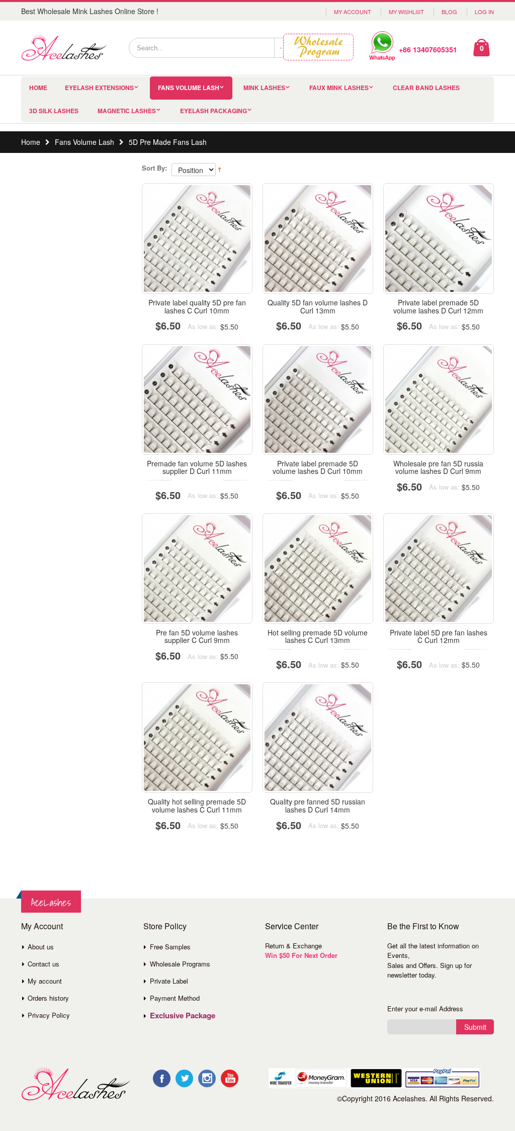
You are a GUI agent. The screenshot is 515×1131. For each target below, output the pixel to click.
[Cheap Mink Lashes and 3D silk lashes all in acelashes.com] (64, 48)
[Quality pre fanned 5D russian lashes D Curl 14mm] (318, 737)
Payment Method (175, 998)
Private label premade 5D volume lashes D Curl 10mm (318, 467)
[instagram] (207, 1078)
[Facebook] (161, 1078)
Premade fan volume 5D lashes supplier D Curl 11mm (197, 467)
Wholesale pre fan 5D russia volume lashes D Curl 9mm (438, 467)
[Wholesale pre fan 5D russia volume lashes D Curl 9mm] (438, 399)
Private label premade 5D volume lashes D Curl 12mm (438, 306)
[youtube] (229, 1078)
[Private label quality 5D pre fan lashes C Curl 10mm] (197, 238)
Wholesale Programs (180, 963)
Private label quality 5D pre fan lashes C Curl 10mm (197, 306)
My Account (352, 12)
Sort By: (154, 168)
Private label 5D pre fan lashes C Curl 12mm (438, 636)
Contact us (43, 963)
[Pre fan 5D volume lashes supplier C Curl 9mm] (197, 568)
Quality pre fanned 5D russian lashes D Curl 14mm (317, 805)
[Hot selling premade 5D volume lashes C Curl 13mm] (318, 568)
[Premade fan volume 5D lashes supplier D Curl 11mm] (197, 399)
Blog (449, 12)
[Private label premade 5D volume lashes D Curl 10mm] (318, 399)
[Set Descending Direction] (219, 169)
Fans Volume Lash (188, 87)
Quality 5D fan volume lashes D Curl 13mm (318, 306)
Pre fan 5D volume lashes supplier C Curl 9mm (197, 636)
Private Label (169, 981)
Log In (484, 12)
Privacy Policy (49, 1015)
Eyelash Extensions (99, 87)
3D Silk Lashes (53, 110)
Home (30, 142)
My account (45, 981)
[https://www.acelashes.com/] (75, 1084)
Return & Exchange (293, 945)
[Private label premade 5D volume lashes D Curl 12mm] (438, 238)
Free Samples (170, 946)
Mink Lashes (264, 87)
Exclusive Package (182, 1015)
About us (41, 946)
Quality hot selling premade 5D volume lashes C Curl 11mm (197, 805)
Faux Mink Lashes (339, 87)
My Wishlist (406, 12)
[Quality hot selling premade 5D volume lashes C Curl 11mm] (197, 737)
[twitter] (184, 1078)
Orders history (48, 998)
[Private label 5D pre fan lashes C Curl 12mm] (438, 568)
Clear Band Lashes (426, 87)
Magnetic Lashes (127, 110)
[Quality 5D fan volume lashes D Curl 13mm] (318, 238)
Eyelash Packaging (213, 110)
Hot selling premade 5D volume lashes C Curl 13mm (318, 636)
